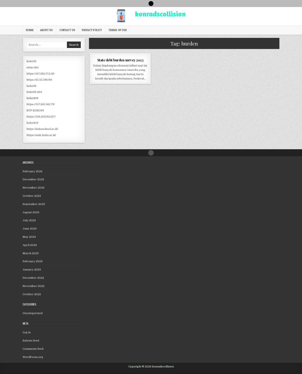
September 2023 (34, 204)
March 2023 (31, 253)
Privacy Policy (92, 30)
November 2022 (33, 286)
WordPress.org (33, 357)
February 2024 (32, 171)
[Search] (151, 3)
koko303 (32, 98)
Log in (27, 332)
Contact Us (67, 30)
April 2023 (30, 245)
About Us (46, 30)
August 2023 (31, 212)
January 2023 (32, 269)
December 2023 (33, 179)
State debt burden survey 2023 (120, 60)
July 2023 (29, 220)
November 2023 (33, 187)
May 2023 (29, 236)
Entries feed (31, 340)
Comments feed (33, 348)
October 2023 (32, 195)
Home (29, 30)
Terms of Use (117, 30)
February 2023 (33, 261)
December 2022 (33, 277)
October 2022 (32, 294)
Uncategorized (33, 313)
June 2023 (30, 228)
